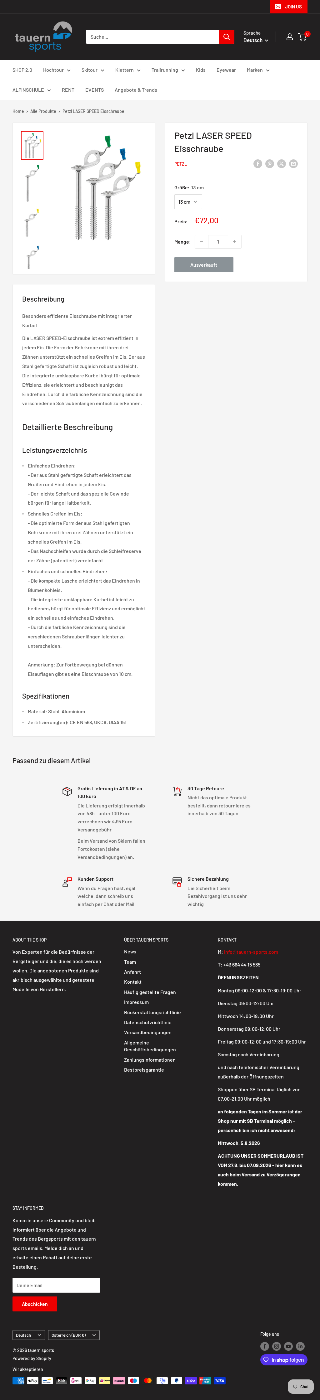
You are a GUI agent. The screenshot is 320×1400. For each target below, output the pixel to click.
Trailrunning (165, 70)
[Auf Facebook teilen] (257, 163)
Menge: (182, 242)
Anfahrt (132, 972)
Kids (201, 70)
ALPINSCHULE (28, 90)
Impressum (136, 1002)
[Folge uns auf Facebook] (264, 1346)
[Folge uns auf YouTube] (288, 1346)
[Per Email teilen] (293, 163)
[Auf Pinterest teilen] (269, 163)
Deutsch (23, 1335)
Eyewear (226, 70)
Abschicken (35, 1304)
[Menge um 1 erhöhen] (234, 241)
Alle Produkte (43, 111)
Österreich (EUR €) (69, 1335)
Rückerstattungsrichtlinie (152, 1012)
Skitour (90, 70)
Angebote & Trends (136, 90)
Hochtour (53, 70)
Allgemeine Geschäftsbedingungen (150, 1045)
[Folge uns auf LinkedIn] (300, 1346)
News (130, 951)
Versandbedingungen (148, 1032)
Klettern (124, 70)
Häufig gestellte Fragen (150, 992)
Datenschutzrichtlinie (148, 1022)
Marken (255, 70)
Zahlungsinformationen (150, 1060)
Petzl (180, 164)
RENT (68, 90)
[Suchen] (226, 37)
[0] (302, 37)
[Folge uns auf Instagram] (276, 1346)
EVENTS (94, 90)
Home (18, 111)
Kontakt (133, 982)
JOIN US (293, 6)
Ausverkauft (203, 265)
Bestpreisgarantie (144, 1070)
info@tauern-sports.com (251, 952)
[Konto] (290, 36)
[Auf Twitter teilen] (281, 163)
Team (130, 962)
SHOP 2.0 (22, 70)
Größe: (189, 187)
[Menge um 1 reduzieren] (201, 241)
